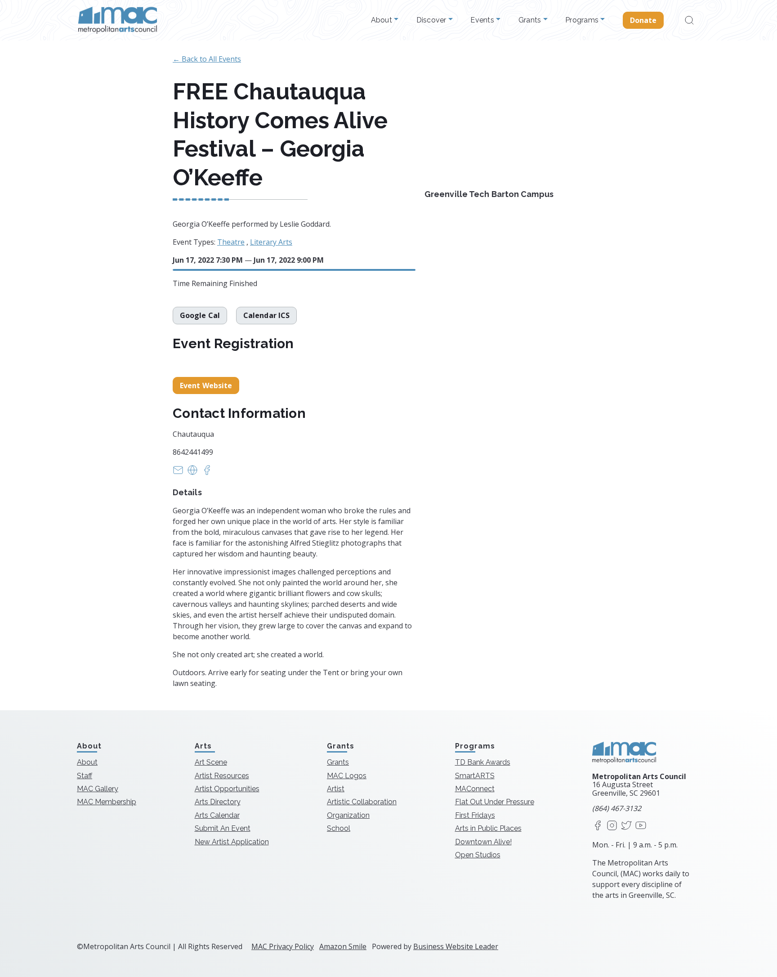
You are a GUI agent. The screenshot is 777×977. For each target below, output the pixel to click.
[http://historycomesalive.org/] (192, 473)
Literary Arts (271, 242)
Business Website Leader (455, 946)
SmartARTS (475, 775)
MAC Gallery (97, 788)
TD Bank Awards (482, 762)
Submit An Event (222, 828)
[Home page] (117, 20)
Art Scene (211, 762)
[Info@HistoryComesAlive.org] (178, 473)
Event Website (206, 385)
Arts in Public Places (488, 828)
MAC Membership (106, 802)
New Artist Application (232, 842)
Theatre (231, 242)
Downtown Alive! (483, 842)
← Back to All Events (207, 59)
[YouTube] (640, 826)
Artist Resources (222, 775)
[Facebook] (597, 826)
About (382, 20)
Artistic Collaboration (362, 802)
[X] (626, 826)
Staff (84, 775)
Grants (530, 20)
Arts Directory (218, 802)
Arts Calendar (217, 815)
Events (483, 20)
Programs (582, 20)
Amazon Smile (342, 946)
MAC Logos (346, 775)
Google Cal (200, 315)
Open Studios (477, 855)
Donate (643, 20)
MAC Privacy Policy (282, 946)
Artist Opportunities (227, 788)
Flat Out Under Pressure (494, 802)
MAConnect (475, 788)
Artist (335, 788)
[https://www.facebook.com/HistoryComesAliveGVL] (206, 473)
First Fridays (475, 815)
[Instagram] (612, 826)
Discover (432, 20)
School (338, 828)
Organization (348, 815)
